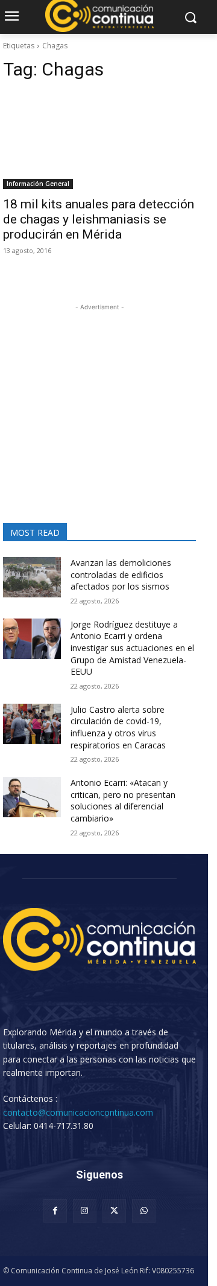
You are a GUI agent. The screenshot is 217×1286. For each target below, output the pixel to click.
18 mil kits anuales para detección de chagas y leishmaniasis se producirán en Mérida (98, 219)
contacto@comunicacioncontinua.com (78, 1112)
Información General (38, 183)
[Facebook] (55, 1211)
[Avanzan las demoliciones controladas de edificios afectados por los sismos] (32, 577)
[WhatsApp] (144, 1211)
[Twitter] (114, 1211)
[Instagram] (84, 1211)
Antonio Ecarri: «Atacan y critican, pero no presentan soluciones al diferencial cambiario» (123, 800)
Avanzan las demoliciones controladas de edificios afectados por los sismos (121, 574)
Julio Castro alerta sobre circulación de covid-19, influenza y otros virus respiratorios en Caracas (118, 727)
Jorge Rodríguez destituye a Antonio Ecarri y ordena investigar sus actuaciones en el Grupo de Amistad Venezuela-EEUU (132, 648)
